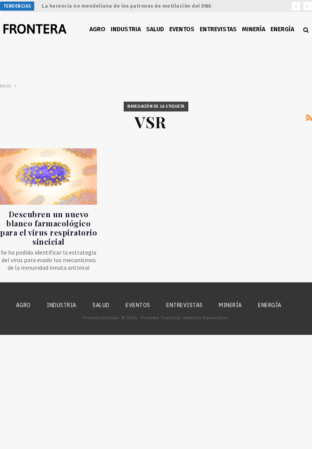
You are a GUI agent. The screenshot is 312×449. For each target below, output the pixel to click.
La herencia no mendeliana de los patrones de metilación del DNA (127, 6)
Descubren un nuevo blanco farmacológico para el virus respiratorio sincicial (48, 228)
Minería (253, 29)
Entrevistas (218, 29)
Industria (126, 29)
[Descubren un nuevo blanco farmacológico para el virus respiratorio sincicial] (48, 176)
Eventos (181, 29)
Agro (97, 29)
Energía (282, 29)
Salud (155, 29)
